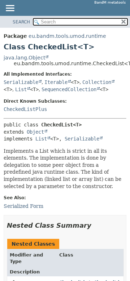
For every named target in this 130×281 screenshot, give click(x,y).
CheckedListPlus (25, 109)
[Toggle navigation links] (10, 9)
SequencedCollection (69, 89)
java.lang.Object (24, 58)
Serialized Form (23, 206)
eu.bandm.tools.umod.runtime (67, 36)
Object (35, 132)
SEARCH (21, 21)
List (21, 89)
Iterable (56, 82)
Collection (96, 82)
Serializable (21, 82)
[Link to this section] (96, 225)
